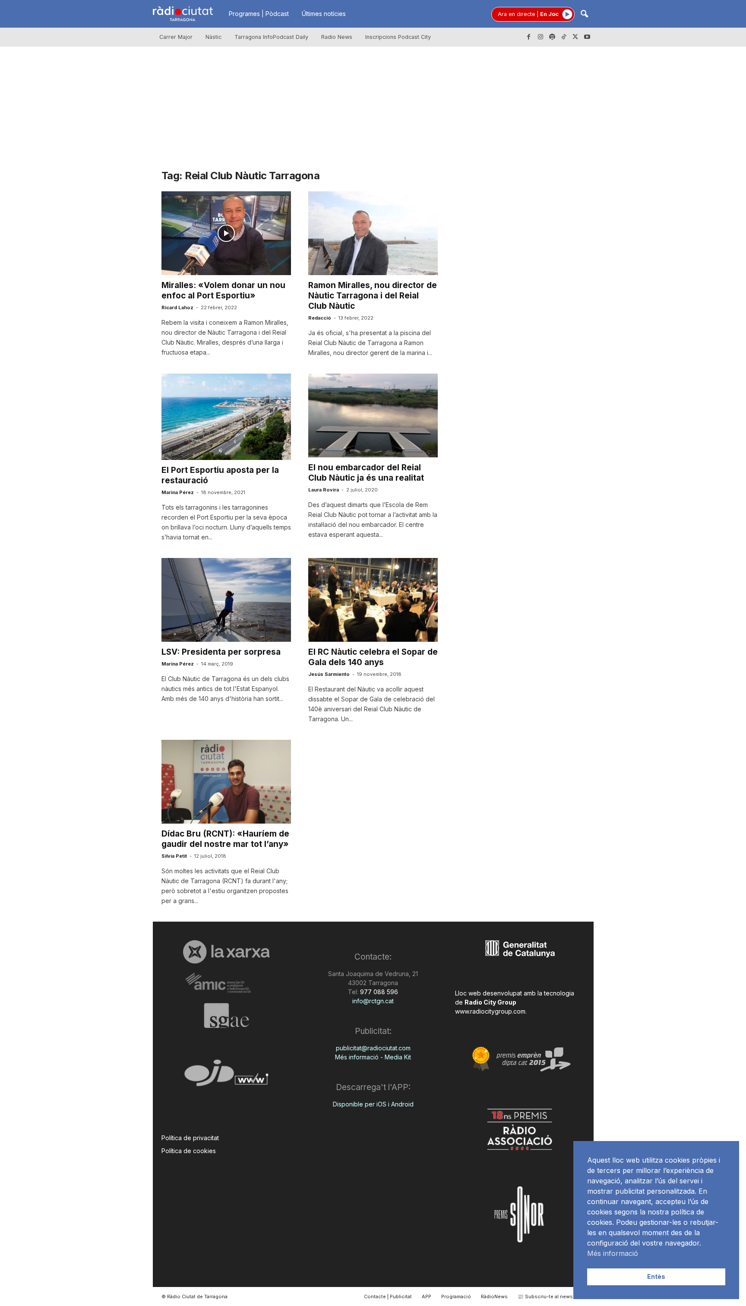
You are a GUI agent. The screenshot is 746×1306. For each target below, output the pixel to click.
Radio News (336, 37)
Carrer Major (176, 37)
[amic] (226, 983)
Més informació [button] (612, 1253)
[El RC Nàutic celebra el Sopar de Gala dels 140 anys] (373, 600)
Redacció (319, 318)
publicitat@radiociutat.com (373, 1048)
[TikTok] (564, 37)
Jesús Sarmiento (329, 674)
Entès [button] (656, 1276)
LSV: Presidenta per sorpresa (221, 652)
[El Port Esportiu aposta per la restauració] (226, 417)
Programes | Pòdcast (259, 13)
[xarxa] (226, 952)
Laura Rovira (323, 490)
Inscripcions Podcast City (398, 37)
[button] (584, 14)
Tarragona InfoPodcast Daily (271, 37)
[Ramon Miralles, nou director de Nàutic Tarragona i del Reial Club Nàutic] (373, 233)
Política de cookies (188, 1150)
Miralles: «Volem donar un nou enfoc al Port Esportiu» (223, 290)
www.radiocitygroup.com (490, 1011)
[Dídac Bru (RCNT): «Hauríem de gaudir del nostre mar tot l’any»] (226, 782)
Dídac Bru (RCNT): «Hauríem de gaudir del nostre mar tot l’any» (225, 839)
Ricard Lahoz (177, 307)
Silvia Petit (174, 856)
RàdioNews (494, 1296)
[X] (575, 37)
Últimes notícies (324, 13)
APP (426, 1296)
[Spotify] (552, 37)
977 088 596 (378, 991)
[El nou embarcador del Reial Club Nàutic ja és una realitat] (373, 415)
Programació (456, 1296)
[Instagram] (540, 37)
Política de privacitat (190, 1137)
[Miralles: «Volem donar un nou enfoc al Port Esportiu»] (226, 233)
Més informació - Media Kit (373, 1057)
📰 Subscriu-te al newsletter (551, 1296)
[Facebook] (529, 37)
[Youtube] (587, 37)
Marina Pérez (177, 492)
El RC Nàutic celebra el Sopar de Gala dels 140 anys (373, 657)
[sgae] (226, 1015)
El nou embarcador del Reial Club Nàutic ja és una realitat (366, 473)
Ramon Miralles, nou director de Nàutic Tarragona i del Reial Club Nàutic (372, 295)
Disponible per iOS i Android (373, 1104)
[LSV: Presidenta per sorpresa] (226, 600)
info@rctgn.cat (373, 1001)
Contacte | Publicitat (388, 1296)
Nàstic (213, 37)
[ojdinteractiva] (226, 1076)
